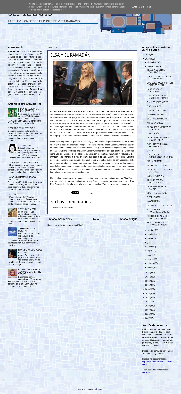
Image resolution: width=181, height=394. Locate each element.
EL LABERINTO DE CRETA (159, 205)
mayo (150, 251)
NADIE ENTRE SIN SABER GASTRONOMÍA (159, 77)
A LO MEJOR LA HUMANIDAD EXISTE (158, 211)
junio (150, 247)
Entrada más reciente (60, 219)
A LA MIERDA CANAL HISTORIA (24, 162)
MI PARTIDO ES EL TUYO (158, 165)
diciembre (152, 62)
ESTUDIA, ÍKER (154, 106)
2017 (147, 277)
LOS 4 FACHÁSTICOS (157, 193)
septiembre (153, 234)
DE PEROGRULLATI (156, 110)
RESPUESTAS (154, 197)
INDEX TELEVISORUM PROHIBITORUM (28, 110)
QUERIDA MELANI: (155, 115)
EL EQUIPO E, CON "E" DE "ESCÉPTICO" (159, 128)
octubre (151, 230)
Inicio (95, 219)
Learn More (138, 7)
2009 (147, 310)
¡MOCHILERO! (153, 201)
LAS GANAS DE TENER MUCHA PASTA (158, 139)
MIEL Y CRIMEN (154, 161)
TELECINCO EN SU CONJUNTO (156, 71)
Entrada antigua (127, 219)
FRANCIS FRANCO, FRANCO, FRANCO (157, 223)
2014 (147, 289)
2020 (147, 55)
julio (150, 243)
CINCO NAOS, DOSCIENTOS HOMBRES (160, 156)
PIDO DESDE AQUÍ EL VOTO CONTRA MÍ (157, 217)
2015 (147, 285)
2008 (147, 314)
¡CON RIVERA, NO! (156, 176)
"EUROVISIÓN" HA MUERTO (26, 229)
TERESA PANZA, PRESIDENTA (155, 181)
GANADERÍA (153, 134)
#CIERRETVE (15, 194)
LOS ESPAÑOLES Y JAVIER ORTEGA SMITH (160, 84)
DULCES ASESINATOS (157, 102)
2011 (147, 302)
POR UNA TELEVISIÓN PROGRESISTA (157, 145)
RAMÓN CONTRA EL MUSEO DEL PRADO (157, 97)
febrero (151, 263)
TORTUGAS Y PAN (27, 209)
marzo (150, 259)
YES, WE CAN (24, 145)
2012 (147, 297)
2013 (147, 293)
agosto (151, 238)
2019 (147, 59)
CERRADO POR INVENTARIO (21, 128)
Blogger (99, 389)
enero (150, 267)
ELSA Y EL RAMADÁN (157, 119)
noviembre (152, 66)
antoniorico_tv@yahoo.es (153, 354)
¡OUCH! (150, 151)
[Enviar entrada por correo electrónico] (91, 193)
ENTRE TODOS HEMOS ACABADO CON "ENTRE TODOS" (29, 272)
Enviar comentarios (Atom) (71, 225)
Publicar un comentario (63, 208)
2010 (147, 306)
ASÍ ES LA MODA (155, 123)
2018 (147, 273)
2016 (147, 281)
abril (150, 255)
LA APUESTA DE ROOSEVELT (154, 90)
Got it (150, 7)
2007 (147, 318)
